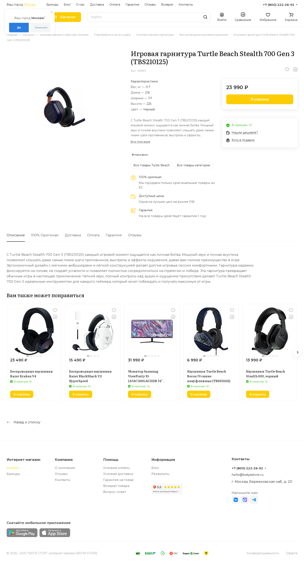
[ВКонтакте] (236, 500)
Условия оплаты (116, 468)
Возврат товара (116, 486)
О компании (65, 468)
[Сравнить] (295, 69)
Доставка (73, 235)
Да (19, 27)
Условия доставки (118, 474)
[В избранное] (287, 69)
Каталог (13, 468)
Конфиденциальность (263, 553)
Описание (16, 235)
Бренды (13, 474)
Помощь (110, 460)
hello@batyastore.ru (247, 475)
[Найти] (205, 17)
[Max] (245, 500)
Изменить (41, 27)
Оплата (93, 235)
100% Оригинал (45, 235)
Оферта (291, 553)
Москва (29, 4)
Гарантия (114, 235)
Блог (155, 468)
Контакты (62, 480)
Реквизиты (160, 474)
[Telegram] (254, 500)
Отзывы (134, 235)
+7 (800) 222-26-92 (278, 5)
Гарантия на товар (118, 480)
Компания (64, 460)
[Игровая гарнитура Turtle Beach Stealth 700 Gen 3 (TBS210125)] (64, 107)
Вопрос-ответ (114, 492)
